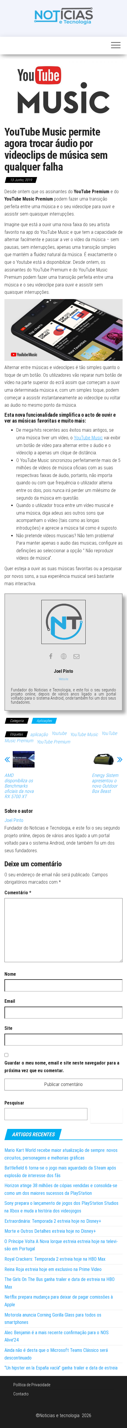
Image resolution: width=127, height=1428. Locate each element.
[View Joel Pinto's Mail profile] (76, 656)
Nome (10, 974)
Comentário (17, 892)
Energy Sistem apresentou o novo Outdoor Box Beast (105, 783)
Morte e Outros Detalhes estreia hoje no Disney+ (50, 1231)
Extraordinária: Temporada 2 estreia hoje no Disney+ (52, 1221)
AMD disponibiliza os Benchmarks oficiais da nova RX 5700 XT (19, 786)
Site (8, 1028)
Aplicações (44, 721)
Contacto (21, 1394)
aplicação (39, 734)
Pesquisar (14, 1103)
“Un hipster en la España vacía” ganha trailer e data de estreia (61, 1368)
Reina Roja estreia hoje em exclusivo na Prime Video (53, 1269)
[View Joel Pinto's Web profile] (63, 656)
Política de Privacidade (31, 1384)
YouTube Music (88, 438)
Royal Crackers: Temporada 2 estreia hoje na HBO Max (54, 1259)
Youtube (58, 733)
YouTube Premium (53, 742)
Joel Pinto (13, 820)
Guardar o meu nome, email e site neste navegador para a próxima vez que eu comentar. (61, 1066)
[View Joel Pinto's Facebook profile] (50, 656)
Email (9, 1001)
